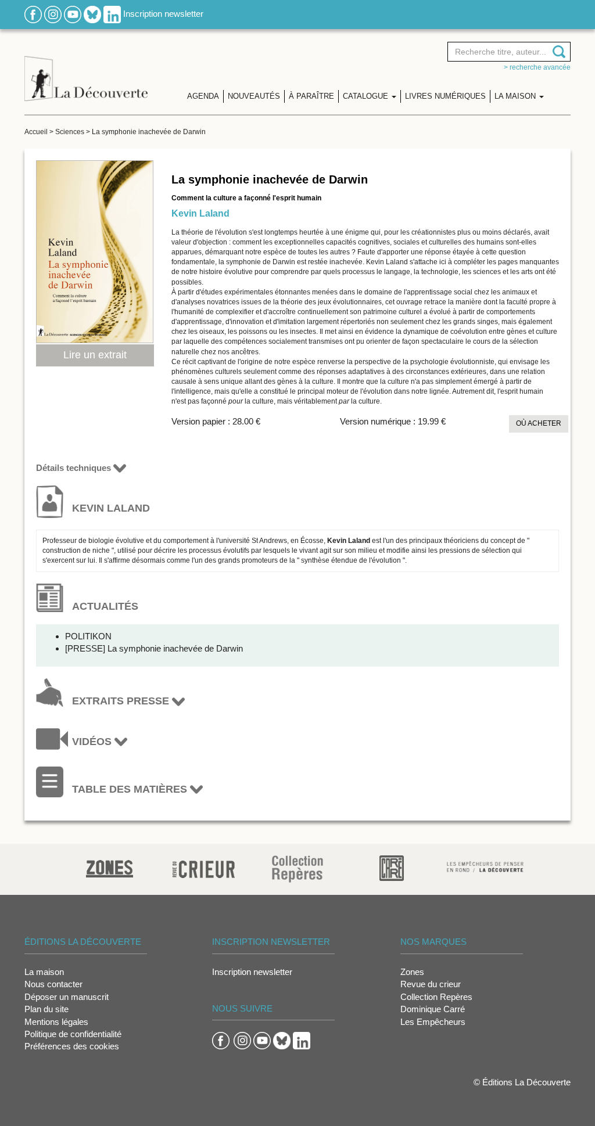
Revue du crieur (430, 984)
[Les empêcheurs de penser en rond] (485, 866)
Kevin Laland (200, 213)
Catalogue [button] (366, 96)
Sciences (69, 132)
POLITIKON (88, 636)
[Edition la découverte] (86, 70)
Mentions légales (56, 1022)
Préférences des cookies (71, 1046)
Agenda (203, 96)
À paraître (311, 96)
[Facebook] (33, 14)
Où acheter (538, 423)
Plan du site (46, 1009)
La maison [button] (516, 96)
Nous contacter (53, 984)
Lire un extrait (95, 355)
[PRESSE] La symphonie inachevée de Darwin (154, 648)
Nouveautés (254, 96)
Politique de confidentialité (72, 1034)
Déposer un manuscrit (66, 997)
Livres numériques (445, 96)
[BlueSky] (92, 14)
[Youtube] (72, 14)
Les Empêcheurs (432, 1022)
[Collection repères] (297, 868)
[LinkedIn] (112, 14)
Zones (412, 972)
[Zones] (109, 867)
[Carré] (391, 867)
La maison (44, 972)
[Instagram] (53, 14)
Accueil (36, 132)
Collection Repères (436, 997)
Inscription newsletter (163, 14)
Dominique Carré (432, 1009)
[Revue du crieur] (204, 867)
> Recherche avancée (537, 67)
